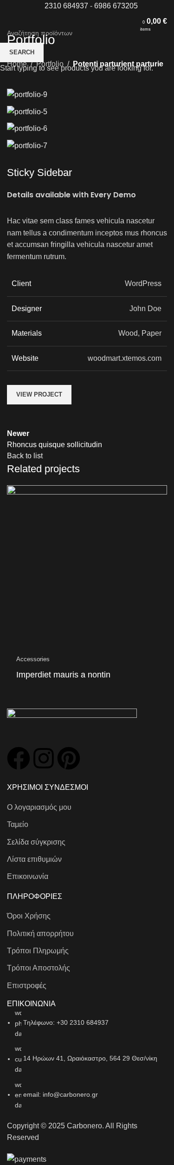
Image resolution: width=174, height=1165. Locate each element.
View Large (159, 493)
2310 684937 (66, 6)
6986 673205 (116, 6)
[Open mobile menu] (10, 21)
